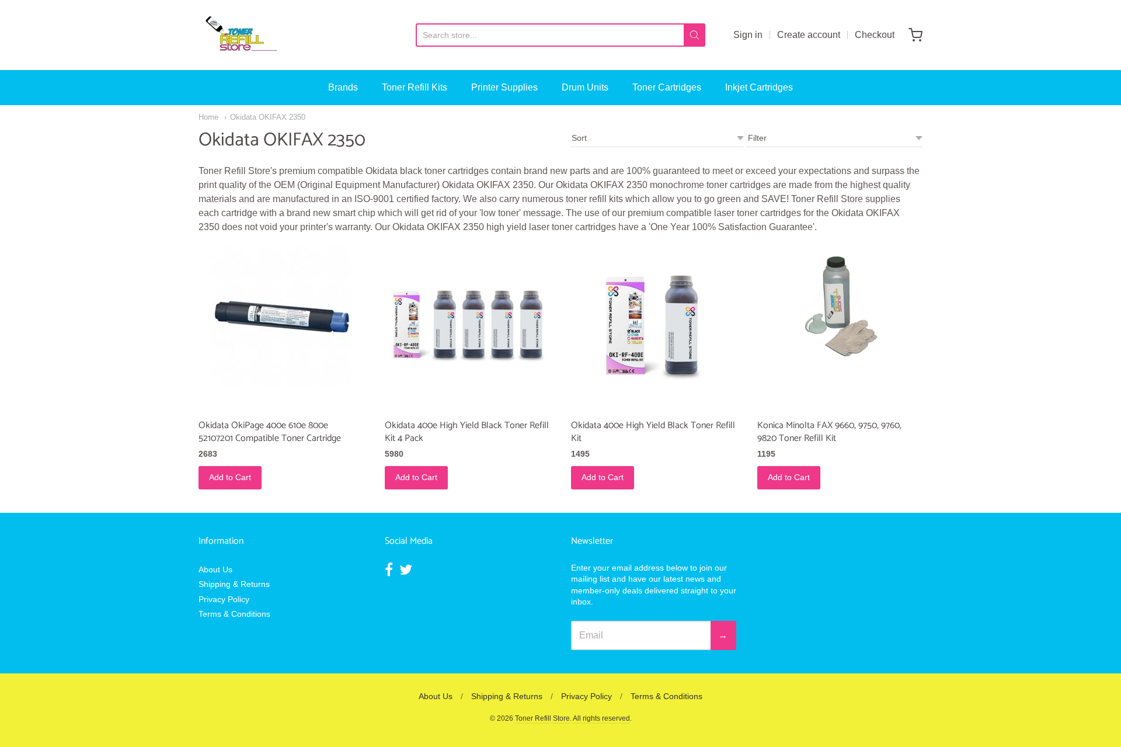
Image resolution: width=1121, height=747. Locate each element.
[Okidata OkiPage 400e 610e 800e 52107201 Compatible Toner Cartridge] (281, 316)
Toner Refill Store (542, 718)
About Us (215, 569)
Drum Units (585, 87)
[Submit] (694, 35)
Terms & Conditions (234, 614)
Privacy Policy (224, 599)
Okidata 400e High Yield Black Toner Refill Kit (653, 432)
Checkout (874, 35)
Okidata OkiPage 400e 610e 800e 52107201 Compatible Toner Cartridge (270, 432)
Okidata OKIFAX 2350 (267, 117)
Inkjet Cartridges (759, 87)
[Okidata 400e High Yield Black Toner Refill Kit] (653, 329)
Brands (343, 87)
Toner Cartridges (666, 87)
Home (208, 117)
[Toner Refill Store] (241, 35)
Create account (808, 35)
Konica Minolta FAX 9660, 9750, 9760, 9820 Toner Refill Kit (829, 432)
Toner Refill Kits (414, 87)
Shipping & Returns (234, 584)
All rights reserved (601, 718)
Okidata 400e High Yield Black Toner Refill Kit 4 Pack (467, 432)
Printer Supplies (504, 87)
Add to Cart (230, 477)
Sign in (748, 35)
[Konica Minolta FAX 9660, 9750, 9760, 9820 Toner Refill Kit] (839, 301)
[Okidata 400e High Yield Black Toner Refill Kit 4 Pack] (467, 329)
